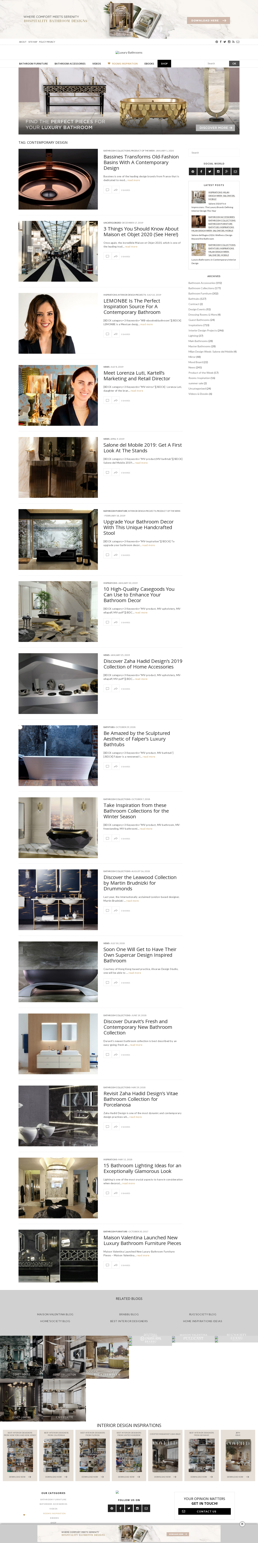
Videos (96, 63)
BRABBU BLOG (129, 1314)
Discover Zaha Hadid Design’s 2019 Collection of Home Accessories (143, 664)
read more (133, 180)
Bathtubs (109, 727)
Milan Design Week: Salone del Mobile (222, 195)
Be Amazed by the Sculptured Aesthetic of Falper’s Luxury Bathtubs (137, 739)
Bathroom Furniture (33, 63)
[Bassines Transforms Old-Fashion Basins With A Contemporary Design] (58, 179)
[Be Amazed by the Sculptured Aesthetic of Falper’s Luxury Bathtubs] (58, 755)
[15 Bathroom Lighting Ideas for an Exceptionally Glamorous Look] (58, 1188)
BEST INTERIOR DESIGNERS (129, 1321)
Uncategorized (112, 222)
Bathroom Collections (117, 150)
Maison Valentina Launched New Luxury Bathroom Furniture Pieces (142, 1240)
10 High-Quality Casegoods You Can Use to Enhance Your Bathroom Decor (139, 595)
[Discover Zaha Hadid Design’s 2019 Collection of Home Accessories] (58, 683)
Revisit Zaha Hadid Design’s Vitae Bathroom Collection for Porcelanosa (141, 1099)
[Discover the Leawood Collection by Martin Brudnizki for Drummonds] (58, 899)
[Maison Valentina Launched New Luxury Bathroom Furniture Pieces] (58, 1256)
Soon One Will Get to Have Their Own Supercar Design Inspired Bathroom (140, 955)
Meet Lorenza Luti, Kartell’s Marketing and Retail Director (137, 375)
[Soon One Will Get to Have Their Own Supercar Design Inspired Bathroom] (58, 971)
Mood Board (195, 362)
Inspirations (110, 295)
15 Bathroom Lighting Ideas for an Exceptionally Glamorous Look (142, 1168)
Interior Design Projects (132, 295)
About (22, 42)
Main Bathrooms (198, 341)
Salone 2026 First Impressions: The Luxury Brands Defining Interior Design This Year (212, 207)
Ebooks (149, 63)
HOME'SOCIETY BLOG (55, 1321)
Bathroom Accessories (70, 63)
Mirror (192, 356)
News (106, 367)
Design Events (197, 309)
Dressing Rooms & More (202, 314)
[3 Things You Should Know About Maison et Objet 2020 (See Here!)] (58, 251)
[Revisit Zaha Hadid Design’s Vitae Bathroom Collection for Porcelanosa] (58, 1116)
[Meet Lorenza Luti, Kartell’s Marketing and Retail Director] (58, 395)
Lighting (193, 335)
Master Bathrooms (199, 346)
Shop (164, 63)
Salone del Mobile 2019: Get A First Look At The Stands (143, 447)
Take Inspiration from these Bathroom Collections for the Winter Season (136, 811)
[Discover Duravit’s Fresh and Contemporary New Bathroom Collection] (58, 1044)
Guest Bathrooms (199, 319)
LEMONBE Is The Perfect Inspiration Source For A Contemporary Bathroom (132, 306)
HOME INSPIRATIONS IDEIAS (202, 1321)
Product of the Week (143, 150)
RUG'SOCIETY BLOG (202, 1314)
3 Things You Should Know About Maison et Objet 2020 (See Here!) (141, 231)
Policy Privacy (47, 42)
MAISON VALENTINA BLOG (55, 1314)
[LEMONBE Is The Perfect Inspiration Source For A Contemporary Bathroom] (58, 323)
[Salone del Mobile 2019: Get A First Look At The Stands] (58, 467)
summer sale (195, 383)
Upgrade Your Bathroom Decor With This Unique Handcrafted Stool (139, 527)
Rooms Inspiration (125, 63)
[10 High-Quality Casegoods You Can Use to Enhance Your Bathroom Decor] (58, 611)
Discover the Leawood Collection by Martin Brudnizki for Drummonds (140, 883)
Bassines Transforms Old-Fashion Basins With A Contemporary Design (141, 162)
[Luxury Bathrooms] (129, 52)
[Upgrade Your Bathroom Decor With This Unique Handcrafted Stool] (58, 539)
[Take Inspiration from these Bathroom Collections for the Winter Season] (58, 827)
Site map (32, 42)
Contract (193, 304)
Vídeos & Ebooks (198, 393)
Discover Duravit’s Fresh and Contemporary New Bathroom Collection (138, 1027)
